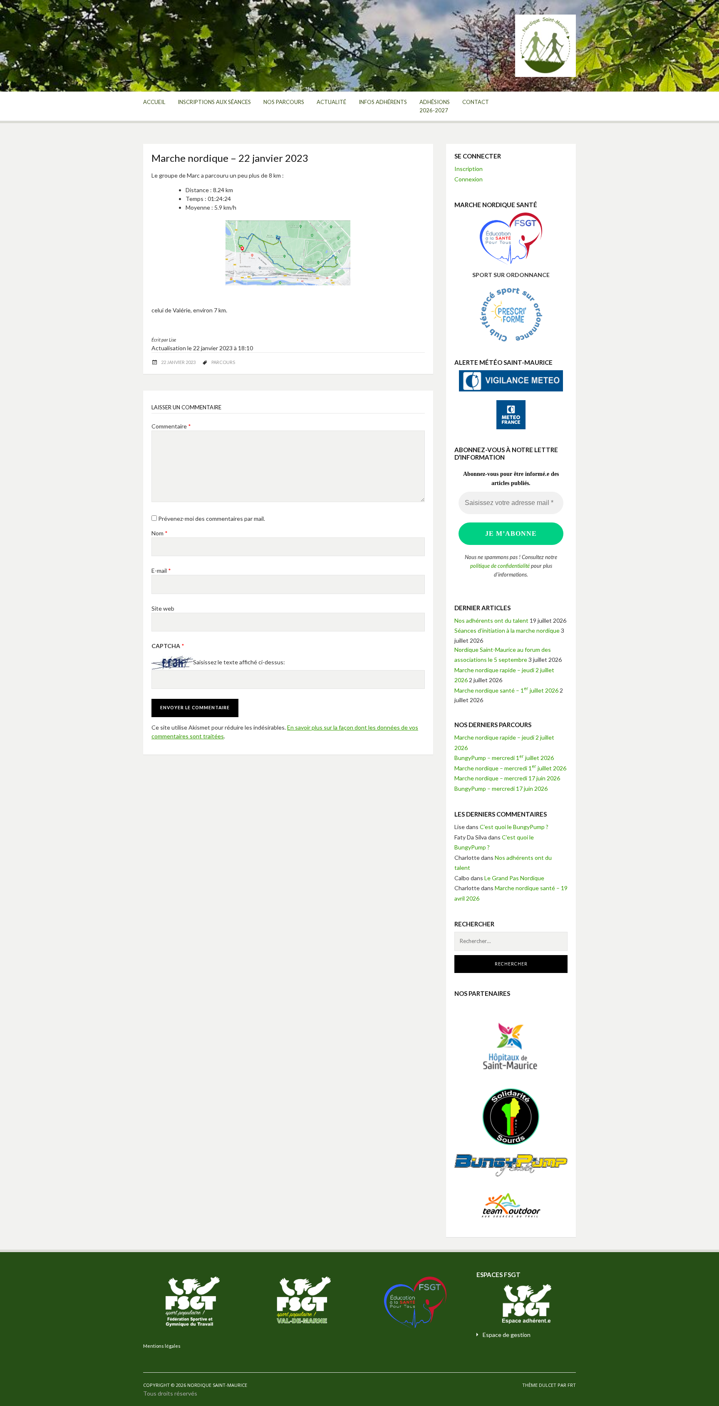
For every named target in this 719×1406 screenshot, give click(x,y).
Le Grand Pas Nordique (514, 877)
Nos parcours (283, 102)
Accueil (154, 102)
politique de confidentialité (500, 565)
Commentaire (171, 426)
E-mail (161, 570)
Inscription (468, 168)
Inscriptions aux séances (214, 102)
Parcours (223, 362)
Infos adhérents (383, 102)
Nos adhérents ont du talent (491, 620)
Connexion (468, 179)
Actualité (331, 102)
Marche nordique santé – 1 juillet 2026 (506, 690)
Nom (159, 533)
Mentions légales (162, 1346)
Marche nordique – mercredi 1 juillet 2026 (510, 768)
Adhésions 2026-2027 (434, 106)
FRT (572, 1385)
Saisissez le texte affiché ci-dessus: (239, 662)
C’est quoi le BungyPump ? (514, 826)
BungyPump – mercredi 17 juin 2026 (501, 788)
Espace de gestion (507, 1334)
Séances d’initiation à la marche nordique (507, 630)
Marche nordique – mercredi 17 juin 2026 (507, 778)
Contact (475, 102)
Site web (162, 608)
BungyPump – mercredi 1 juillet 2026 (504, 757)
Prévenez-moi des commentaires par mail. (211, 518)
